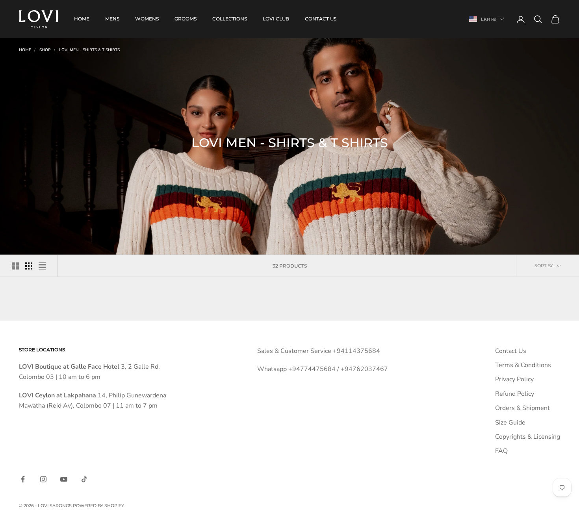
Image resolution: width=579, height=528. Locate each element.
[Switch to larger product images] (15, 266)
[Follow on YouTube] (64, 479)
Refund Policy (514, 394)
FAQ (501, 451)
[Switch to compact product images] (42, 266)
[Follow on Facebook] (23, 479)
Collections (229, 19)
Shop (45, 50)
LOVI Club (276, 19)
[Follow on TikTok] (84, 479)
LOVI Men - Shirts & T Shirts (89, 50)
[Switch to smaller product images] (28, 266)
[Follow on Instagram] (43, 479)
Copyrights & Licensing (527, 436)
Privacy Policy (514, 379)
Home (81, 19)
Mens (112, 19)
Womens (147, 19)
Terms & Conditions (523, 365)
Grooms (185, 19)
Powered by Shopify (98, 505)
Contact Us (510, 351)
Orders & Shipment (522, 408)
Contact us (320, 19)
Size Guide (510, 422)
